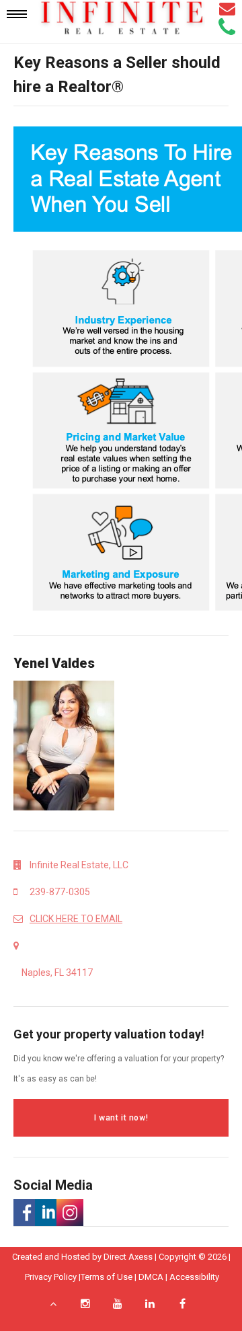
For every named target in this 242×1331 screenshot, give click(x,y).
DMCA (150, 1277)
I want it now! (121, 1118)
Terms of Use (106, 1277)
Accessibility (194, 1277)
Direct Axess (128, 1257)
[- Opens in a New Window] (24, 1212)
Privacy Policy (51, 1277)
